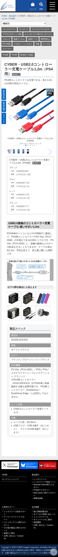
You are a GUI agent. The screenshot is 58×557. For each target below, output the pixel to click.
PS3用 (14, 55)
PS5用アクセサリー (42, 490)
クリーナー (7, 49)
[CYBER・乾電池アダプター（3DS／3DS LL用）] (43, 298)
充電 (37, 44)
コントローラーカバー (41, 29)
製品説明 (4, 106)
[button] (50, 118)
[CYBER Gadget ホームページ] (7, 5)
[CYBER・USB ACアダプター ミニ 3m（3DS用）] (29, 298)
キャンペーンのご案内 (43, 519)
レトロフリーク (40, 479)
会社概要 (35, 507)
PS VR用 (6, 44)
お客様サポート (8, 507)
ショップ (32, 9)
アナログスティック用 (12, 34)
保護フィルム (19, 39)
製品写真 (4, 94)
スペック (4, 118)
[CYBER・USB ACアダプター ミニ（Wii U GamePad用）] (29, 313)
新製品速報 (38, 498)
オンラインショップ (10, 479)
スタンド (6, 39)
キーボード (23, 29)
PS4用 (5, 55)
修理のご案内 (9, 533)
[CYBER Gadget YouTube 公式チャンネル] (48, 465)
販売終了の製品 (27, 55)
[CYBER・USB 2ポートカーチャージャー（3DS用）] (43, 313)
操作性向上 (45, 39)
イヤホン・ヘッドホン (23, 44)
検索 (41, 9)
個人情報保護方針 (41, 511)
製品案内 (12, 16)
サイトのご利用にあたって (44, 514)
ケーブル (46, 44)
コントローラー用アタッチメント (38, 34)
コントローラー (9, 29)
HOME (4, 16)
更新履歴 (37, 522)
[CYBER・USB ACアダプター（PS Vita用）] (14, 313)
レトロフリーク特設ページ (44, 482)
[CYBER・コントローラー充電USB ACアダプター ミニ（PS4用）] (14, 298)
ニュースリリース (41, 517)
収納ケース (32, 39)
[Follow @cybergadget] (10, 465)
